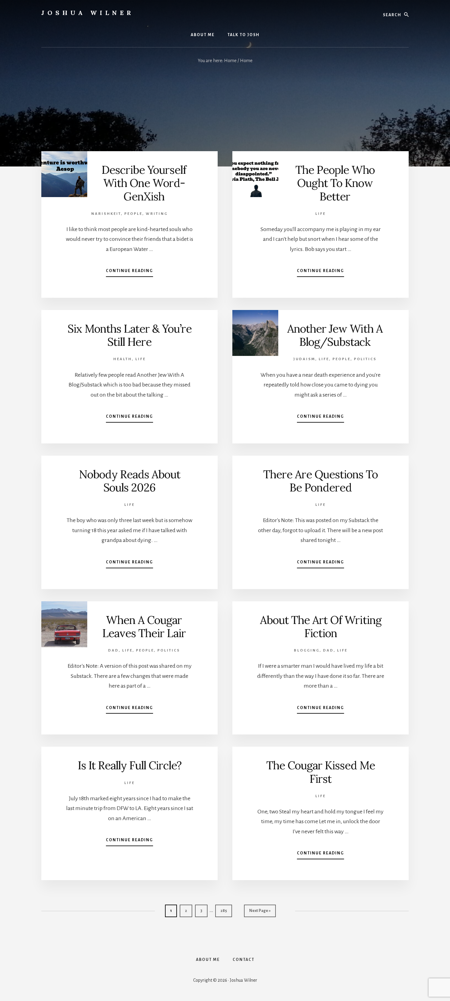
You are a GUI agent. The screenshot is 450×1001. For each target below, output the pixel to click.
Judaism (304, 359)
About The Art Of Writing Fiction (320, 626)
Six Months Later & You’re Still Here (130, 335)
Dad (113, 650)
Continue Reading (129, 272)
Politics (365, 359)
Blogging (307, 650)
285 (225, 910)
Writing (157, 214)
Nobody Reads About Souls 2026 (129, 481)
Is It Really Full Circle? (130, 765)
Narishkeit (106, 214)
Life (320, 214)
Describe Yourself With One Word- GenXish (144, 183)
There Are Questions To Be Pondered (320, 481)
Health (122, 359)
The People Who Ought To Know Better (335, 183)
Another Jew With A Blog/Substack (335, 335)
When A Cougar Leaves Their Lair (144, 626)
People (133, 214)
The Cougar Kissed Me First (320, 772)
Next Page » (260, 912)
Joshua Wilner (87, 13)
